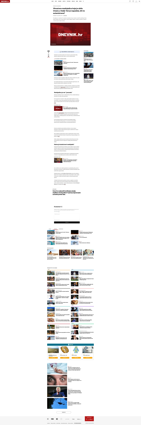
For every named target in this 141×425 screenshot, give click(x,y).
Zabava (80, 1)
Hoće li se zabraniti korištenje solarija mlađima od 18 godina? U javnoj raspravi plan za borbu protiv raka (67, 192)
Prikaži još (63, 412)
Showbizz (59, 1)
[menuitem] (139, 1)
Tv (83, 1)
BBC (59, 136)
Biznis (77, 1)
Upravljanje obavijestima (78, 423)
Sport (56, 1)
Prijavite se (67, 222)
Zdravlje (73, 1)
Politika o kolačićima (70, 423)
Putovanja (68, 1)
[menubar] (139, 1)
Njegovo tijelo (63, 87)
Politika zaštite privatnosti (64, 423)
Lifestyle (64, 1)
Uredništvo (48, 423)
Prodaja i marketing (53, 423)
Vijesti (52, 1)
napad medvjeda (61, 112)
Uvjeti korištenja (58, 423)
